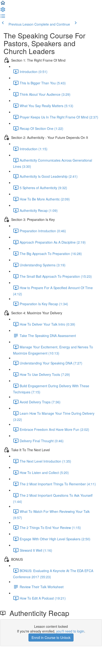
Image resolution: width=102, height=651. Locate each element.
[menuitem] (3, 11)
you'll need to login (70, 631)
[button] (3, 4)
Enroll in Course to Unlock (51, 637)
